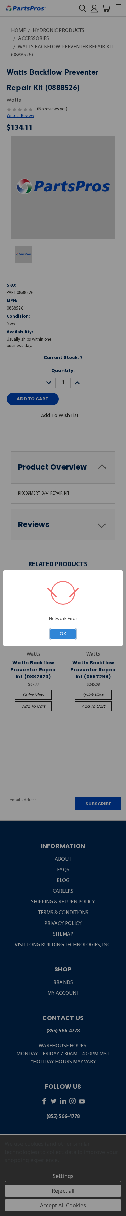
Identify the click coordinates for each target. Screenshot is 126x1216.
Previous (10, 1210)
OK (63, 633)
